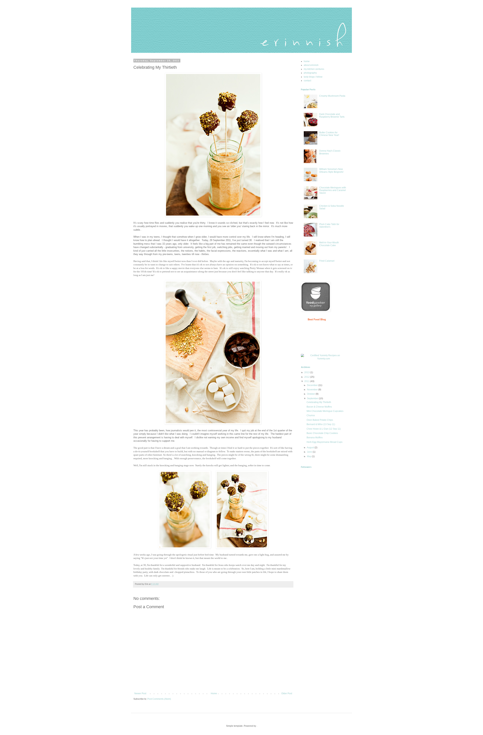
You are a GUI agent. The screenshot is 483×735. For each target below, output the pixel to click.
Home (214, 693)
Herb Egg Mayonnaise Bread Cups (324, 442)
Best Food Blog (317, 319)
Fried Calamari (327, 261)
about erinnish (311, 65)
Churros (311, 415)
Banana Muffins (315, 437)
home (307, 61)
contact (307, 80)
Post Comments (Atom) (159, 699)
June (309, 452)
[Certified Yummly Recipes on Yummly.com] (323, 358)
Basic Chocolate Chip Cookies (322, 433)
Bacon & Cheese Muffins (319, 406)
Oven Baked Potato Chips (320, 420)
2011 (307, 381)
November (312, 389)
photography (310, 73)
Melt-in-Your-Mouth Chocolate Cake (329, 244)
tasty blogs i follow (313, 77)
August (310, 447)
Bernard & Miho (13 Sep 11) (321, 424)
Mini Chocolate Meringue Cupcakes (325, 411)
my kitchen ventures (314, 69)
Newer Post (140, 693)
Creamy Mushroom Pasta (332, 96)
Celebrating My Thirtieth (319, 402)
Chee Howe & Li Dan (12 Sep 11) (324, 429)
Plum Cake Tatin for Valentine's (329, 225)
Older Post (286, 693)
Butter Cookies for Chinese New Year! (329, 133)
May (309, 456)
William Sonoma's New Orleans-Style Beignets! (331, 170)
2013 (307, 372)
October (311, 394)
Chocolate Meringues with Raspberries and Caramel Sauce (332, 190)
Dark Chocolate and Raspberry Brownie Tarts (332, 115)
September (312, 398)
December (312, 385)
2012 (307, 377)
